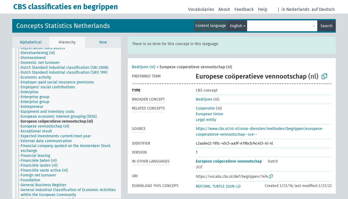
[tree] (66, 123)
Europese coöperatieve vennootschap (229, 161)
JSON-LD (233, 186)
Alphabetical (31, 42)
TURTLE (218, 186)
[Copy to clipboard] (324, 76)
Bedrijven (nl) (144, 67)
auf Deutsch (323, 9)
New (103, 42)
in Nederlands (295, 9)
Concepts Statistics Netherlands (63, 26)
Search (327, 26)
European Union (209, 114)
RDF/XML (203, 186)
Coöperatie (205, 108)
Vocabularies (201, 9)
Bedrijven (204, 99)
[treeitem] (45, 48)
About (224, 9)
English (236, 26)
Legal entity (206, 119)
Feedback (244, 9)
